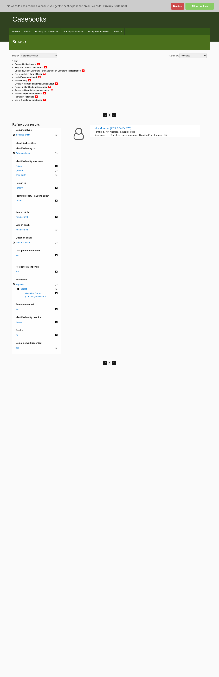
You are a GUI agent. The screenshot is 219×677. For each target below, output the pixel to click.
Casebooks (29, 19)
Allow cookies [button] (200, 6)
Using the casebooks (98, 31)
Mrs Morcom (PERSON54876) (112, 128)
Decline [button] (177, 6)
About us (117, 31)
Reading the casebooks (47, 31)
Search (27, 31)
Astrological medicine (73, 31)
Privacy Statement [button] (115, 6)
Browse (16, 31)
